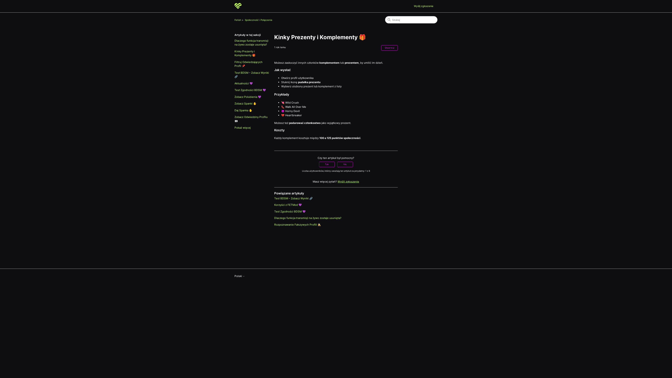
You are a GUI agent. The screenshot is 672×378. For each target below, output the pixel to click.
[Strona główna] (237, 6)
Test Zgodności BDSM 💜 (250, 90)
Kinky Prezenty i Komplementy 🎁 (244, 53)
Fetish (237, 20)
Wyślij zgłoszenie (423, 6)
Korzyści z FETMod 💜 (288, 204)
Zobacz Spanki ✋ (245, 103)
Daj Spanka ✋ (243, 110)
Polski (238, 276)
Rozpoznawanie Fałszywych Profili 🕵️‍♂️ (297, 224)
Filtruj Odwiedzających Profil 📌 (248, 64)
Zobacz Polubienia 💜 (247, 97)
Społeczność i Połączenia (258, 20)
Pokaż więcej (242, 127)
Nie (345, 164)
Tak (327, 164)
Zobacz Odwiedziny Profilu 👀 (251, 119)
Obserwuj (389, 47)
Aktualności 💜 (243, 83)
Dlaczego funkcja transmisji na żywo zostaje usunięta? (251, 42)
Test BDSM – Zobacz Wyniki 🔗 (251, 74)
